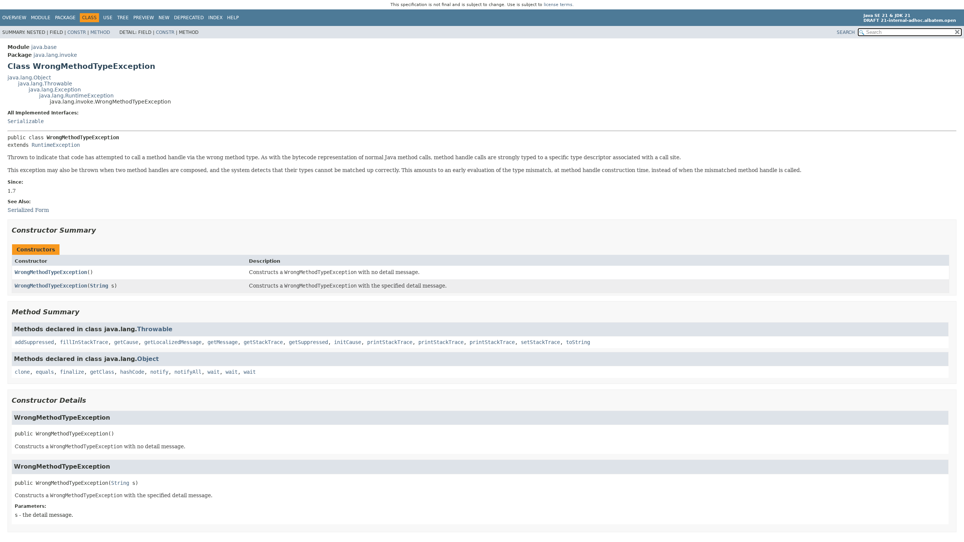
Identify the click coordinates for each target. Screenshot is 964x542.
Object (148, 358)
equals (45, 372)
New (164, 17)
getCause (126, 342)
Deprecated (189, 17)
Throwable (154, 329)
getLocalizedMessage (172, 342)
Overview (14, 17)
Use (108, 17)
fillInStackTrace (84, 342)
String (99, 286)
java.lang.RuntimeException (76, 96)
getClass (102, 372)
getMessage (222, 342)
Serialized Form (28, 210)
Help (233, 17)
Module (40, 17)
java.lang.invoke (55, 55)
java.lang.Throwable (45, 84)
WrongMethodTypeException (51, 272)
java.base (44, 47)
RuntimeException (56, 145)
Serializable (26, 121)
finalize (72, 372)
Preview (143, 17)
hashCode (132, 372)
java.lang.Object (29, 78)
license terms (558, 4)
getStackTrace (263, 342)
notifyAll (187, 372)
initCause (347, 342)
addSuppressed (34, 342)
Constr (76, 32)
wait (213, 372)
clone (22, 372)
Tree (123, 17)
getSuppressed (308, 342)
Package (65, 17)
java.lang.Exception (55, 90)
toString (578, 342)
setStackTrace (540, 342)
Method (100, 32)
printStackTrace (389, 342)
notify (159, 372)
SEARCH (846, 32)
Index (215, 17)
